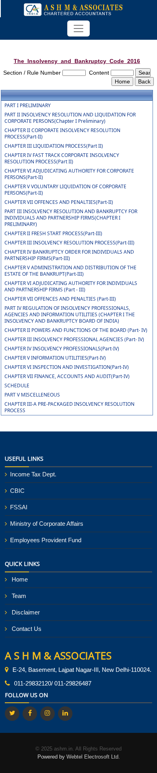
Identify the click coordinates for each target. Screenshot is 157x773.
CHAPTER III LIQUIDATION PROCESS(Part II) (53, 146)
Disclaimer (26, 612)
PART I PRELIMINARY (27, 105)
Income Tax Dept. (33, 474)
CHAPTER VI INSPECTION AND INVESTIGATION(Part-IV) (66, 367)
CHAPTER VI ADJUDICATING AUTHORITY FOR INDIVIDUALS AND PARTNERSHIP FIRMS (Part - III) (70, 286)
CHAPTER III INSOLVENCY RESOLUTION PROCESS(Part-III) (69, 243)
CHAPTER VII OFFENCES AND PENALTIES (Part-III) (60, 299)
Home (20, 579)
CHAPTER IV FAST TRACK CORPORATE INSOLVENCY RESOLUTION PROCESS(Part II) (61, 158)
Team (19, 595)
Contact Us (26, 628)
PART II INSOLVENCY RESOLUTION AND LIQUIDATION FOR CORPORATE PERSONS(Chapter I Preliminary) (70, 118)
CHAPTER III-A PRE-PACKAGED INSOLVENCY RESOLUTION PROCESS (69, 407)
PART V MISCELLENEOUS (32, 395)
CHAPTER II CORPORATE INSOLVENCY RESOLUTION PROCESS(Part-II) (62, 133)
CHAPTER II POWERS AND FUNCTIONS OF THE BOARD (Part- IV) (75, 330)
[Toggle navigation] (78, 28)
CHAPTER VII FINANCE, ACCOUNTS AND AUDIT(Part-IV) (67, 376)
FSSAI (18, 507)
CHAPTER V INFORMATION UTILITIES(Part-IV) (55, 358)
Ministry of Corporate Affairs (46, 523)
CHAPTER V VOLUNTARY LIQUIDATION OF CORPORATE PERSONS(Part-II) (65, 189)
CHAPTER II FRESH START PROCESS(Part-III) (53, 233)
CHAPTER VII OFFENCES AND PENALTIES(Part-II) (58, 202)
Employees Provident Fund (45, 540)
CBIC (17, 490)
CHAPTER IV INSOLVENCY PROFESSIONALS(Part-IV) (61, 349)
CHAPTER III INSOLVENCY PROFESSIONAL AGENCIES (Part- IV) (74, 339)
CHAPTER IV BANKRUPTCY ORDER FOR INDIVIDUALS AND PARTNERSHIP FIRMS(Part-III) (69, 255)
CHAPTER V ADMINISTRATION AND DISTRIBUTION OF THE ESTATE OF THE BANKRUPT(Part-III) (70, 270)
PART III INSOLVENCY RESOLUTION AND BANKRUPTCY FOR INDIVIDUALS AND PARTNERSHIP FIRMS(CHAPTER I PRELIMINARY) (70, 218)
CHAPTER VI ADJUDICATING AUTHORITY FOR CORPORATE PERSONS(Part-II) (69, 174)
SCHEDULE (16, 385)
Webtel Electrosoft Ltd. (93, 757)
